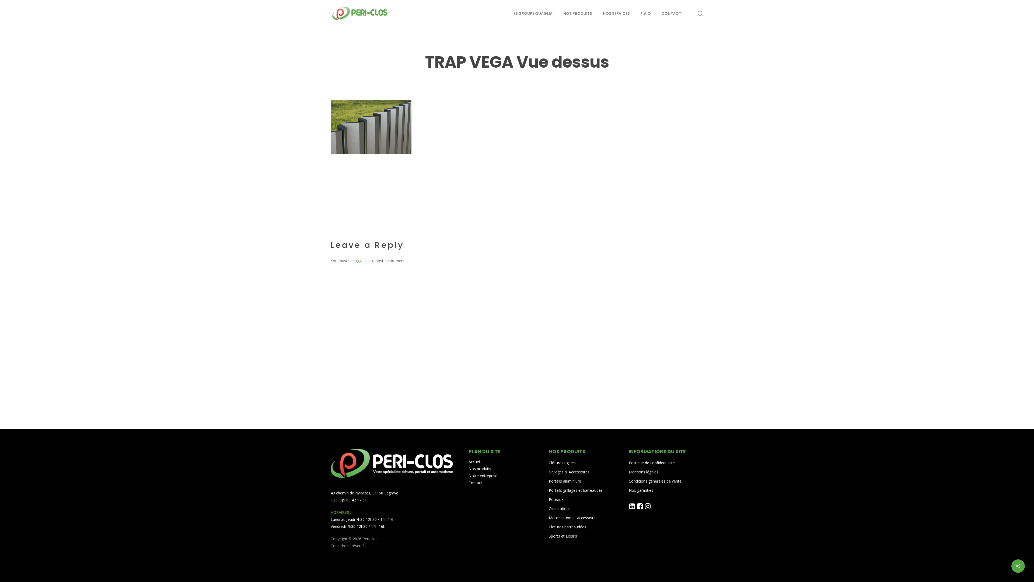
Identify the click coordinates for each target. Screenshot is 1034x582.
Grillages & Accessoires (569, 471)
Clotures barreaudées (567, 526)
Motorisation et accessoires (573, 517)
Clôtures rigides (562, 462)
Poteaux (556, 499)
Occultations (560, 508)
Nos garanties (641, 490)
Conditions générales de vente (655, 481)
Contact (475, 482)
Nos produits (480, 468)
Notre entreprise (483, 475)
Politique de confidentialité (652, 462)
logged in (362, 260)
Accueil (475, 461)
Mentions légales (643, 471)
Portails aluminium (565, 481)
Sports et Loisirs (563, 536)
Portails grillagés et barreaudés (576, 490)
